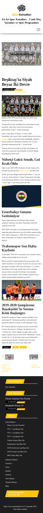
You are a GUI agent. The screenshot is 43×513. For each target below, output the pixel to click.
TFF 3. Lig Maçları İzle (15, 436)
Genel (23, 347)
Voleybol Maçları (11, 482)
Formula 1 (8, 463)
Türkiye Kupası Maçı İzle (15, 440)
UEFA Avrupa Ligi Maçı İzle (17, 452)
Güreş (7, 467)
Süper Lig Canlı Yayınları (16, 425)
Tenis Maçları (10, 478)
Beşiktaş (4, 139)
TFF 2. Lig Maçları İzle (15, 433)
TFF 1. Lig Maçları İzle (15, 429)
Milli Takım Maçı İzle (14, 455)
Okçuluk (8, 475)
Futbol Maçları (10, 422)
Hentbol (8, 471)
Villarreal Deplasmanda (35, 366)
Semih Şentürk (24, 171)
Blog (15, 347)
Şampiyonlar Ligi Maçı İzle (16, 444)
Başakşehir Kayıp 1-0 (14, 405)
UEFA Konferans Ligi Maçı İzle (18, 448)
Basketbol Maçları (11, 460)
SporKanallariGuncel (17, 92)
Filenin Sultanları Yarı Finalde (17, 398)
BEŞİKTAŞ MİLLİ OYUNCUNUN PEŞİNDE (7, 368)
